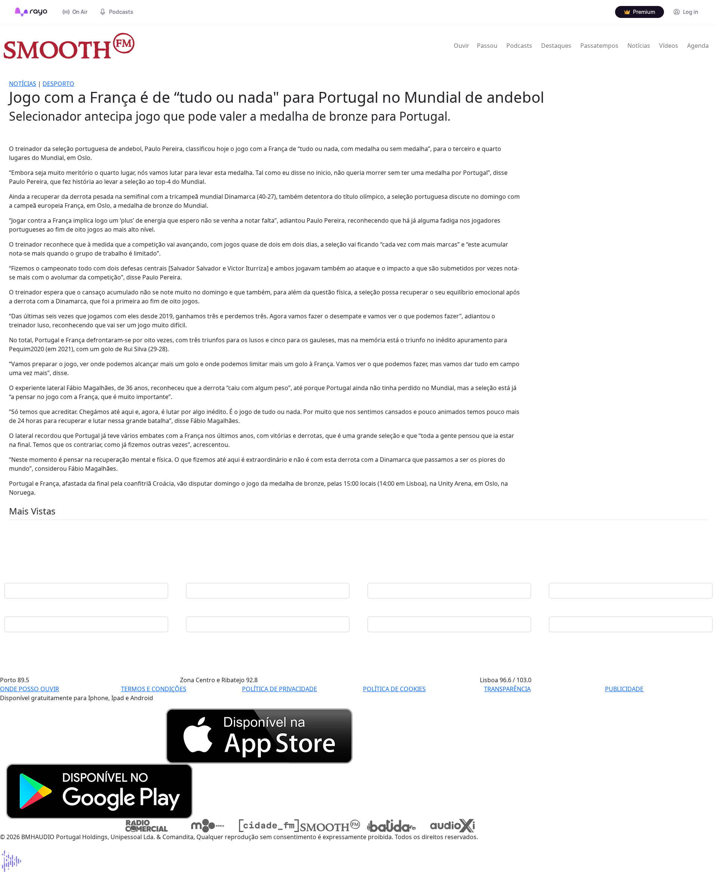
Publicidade (624, 689)
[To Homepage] (31, 11)
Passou (487, 45)
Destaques (556, 45)
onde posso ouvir (29, 689)
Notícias (638, 45)
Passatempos (599, 45)
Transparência (507, 689)
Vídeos (668, 45)
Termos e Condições (153, 689)
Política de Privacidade (279, 689)
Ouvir (461, 45)
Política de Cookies (394, 689)
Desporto (58, 84)
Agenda (698, 45)
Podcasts (519, 45)
